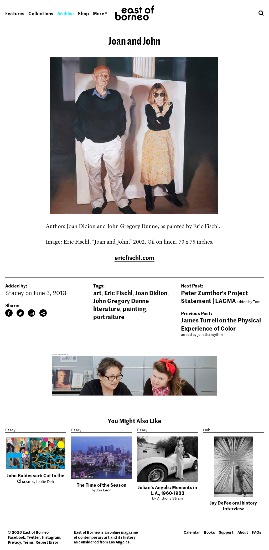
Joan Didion (151, 293)
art (97, 293)
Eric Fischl (118, 293)
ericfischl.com (134, 257)
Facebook (16, 537)
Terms (28, 542)
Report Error (46, 542)
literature (106, 308)
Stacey (14, 293)
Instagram (51, 537)
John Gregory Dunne (121, 301)
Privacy (14, 542)
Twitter (33, 537)
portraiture (109, 317)
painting (134, 308)
